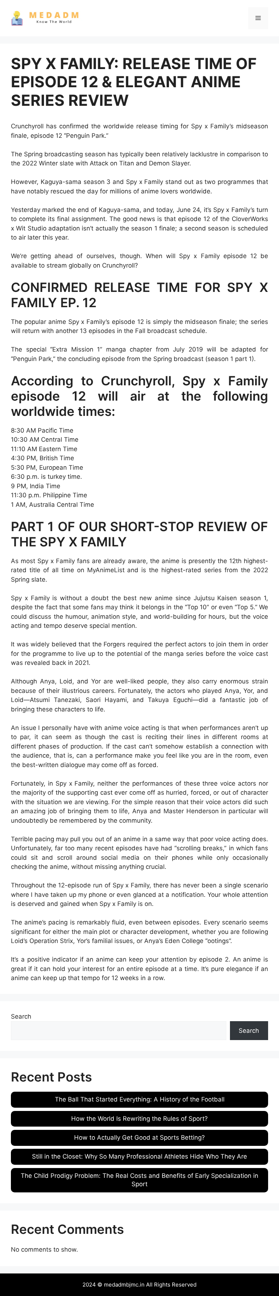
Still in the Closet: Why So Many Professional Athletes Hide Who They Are (139, 1156)
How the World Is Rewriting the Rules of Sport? (139, 1118)
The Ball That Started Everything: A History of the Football (140, 1099)
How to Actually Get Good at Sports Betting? (139, 1137)
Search (21, 1016)
